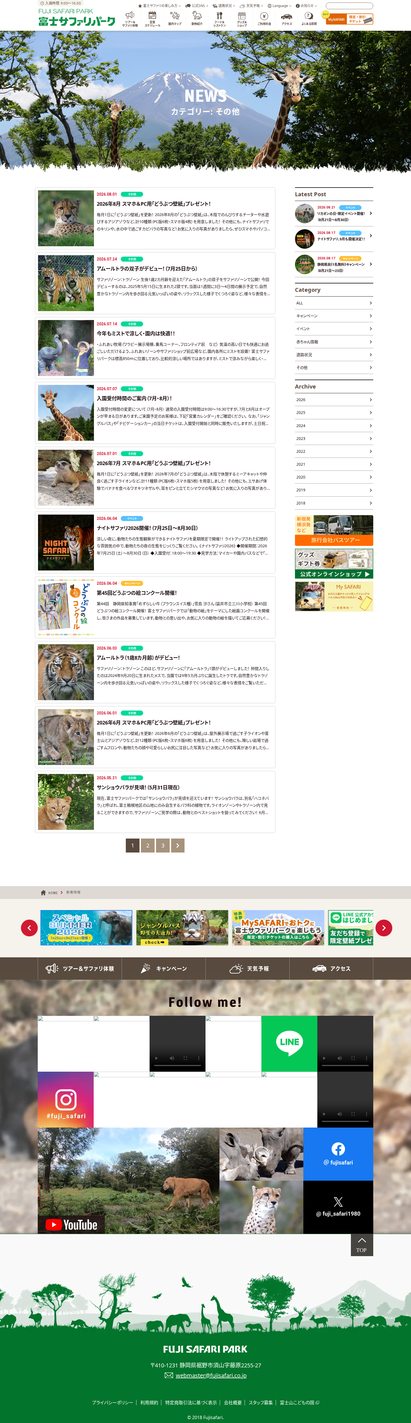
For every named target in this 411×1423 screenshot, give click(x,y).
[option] (86, 927)
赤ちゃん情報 (307, 341)
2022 (300, 451)
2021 (300, 464)
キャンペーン (306, 315)
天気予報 (247, 968)
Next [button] (383, 928)
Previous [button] (29, 928)
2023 (300, 438)
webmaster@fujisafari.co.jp (211, 1375)
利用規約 (149, 1402)
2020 (300, 477)
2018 (300, 503)
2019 (300, 490)
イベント (303, 328)
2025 (300, 412)
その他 (302, 367)
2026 (300, 399)
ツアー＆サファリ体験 (80, 968)
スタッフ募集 (261, 1402)
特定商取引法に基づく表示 (191, 1402)
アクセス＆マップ (331, 968)
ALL (299, 303)
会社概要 (233, 1402)
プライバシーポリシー (112, 1402)
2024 (300, 425)
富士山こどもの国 (297, 1402)
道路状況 (304, 354)
